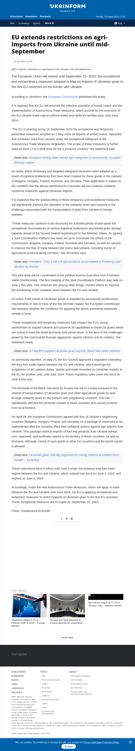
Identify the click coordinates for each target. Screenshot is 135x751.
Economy (24, 23)
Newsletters (31, 16)
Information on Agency (81, 676)
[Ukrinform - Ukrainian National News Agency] (67, 6)
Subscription (16, 16)
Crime (44, 707)
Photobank (45, 16)
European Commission (63, 96)
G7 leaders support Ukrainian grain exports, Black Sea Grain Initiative (74, 351)
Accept (69, 746)
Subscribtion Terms (79, 684)
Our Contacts (76, 680)
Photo (15, 680)
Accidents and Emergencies (48, 712)
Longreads (18, 688)
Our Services (76, 688)
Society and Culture (50, 699)
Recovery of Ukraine (51, 680)
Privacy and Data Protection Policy (101, 742)
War (12, 23)
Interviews (18, 676)
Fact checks (47, 692)
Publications (19, 672)
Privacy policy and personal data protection (81, 693)
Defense (45, 696)
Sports (36, 23)
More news (67, 638)
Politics (45, 684)
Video (15, 684)
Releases (17, 692)
